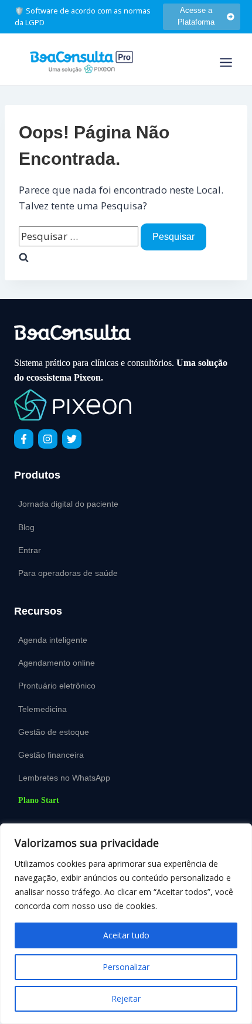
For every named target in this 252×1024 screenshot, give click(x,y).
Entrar (29, 550)
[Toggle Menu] (226, 62)
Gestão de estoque (53, 732)
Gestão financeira (51, 754)
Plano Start (38, 800)
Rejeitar (126, 998)
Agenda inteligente (52, 640)
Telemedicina (42, 709)
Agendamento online (56, 662)
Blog (26, 527)
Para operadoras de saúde (68, 573)
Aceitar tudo (126, 935)
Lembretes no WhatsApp (64, 777)
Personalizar (126, 966)
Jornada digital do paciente (68, 503)
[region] (126, 923)
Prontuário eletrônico (57, 685)
